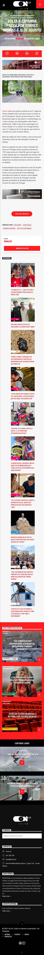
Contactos (8, 936)
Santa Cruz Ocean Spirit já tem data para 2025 (22, 756)
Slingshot (5, 931)
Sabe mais (6, 896)
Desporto (14, 17)
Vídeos (26, 934)
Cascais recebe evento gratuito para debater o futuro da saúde (22, 680)
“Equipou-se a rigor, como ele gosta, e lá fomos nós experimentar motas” (22, 430)
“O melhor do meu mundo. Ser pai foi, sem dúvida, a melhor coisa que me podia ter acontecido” (22, 396)
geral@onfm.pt (11, 859)
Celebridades (8, 668)
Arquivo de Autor (22, 248)
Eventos (17, 934)
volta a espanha (24, 228)
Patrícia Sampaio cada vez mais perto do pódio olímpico (22, 785)
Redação (20, 38)
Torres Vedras (7, 111)
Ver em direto (21, 213)
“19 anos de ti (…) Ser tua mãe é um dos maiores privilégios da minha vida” (22, 292)
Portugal (27, 225)
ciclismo (17, 225)
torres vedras (9, 228)
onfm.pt (8, 851)
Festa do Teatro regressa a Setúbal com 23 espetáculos (22, 715)
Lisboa (4, 121)
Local (22, 17)
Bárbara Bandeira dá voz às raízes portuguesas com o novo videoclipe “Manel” (22, 539)
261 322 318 (10, 855)
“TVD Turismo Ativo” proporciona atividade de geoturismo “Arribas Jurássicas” (22, 645)
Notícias (30, 17)
